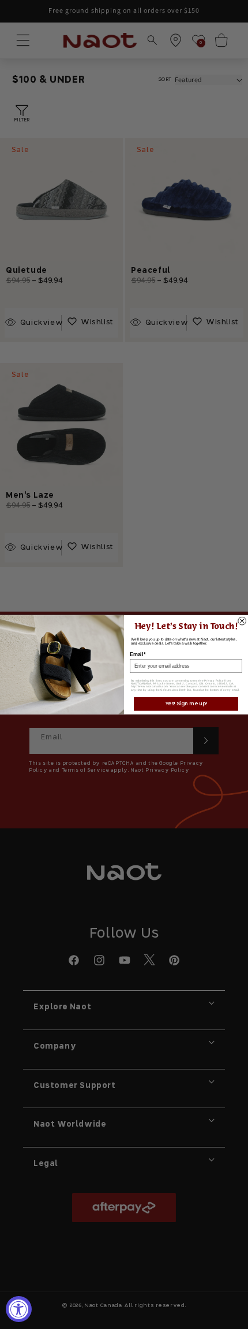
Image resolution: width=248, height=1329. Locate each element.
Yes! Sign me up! (186, 703)
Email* (137, 654)
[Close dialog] (242, 621)
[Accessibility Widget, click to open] (19, 1309)
